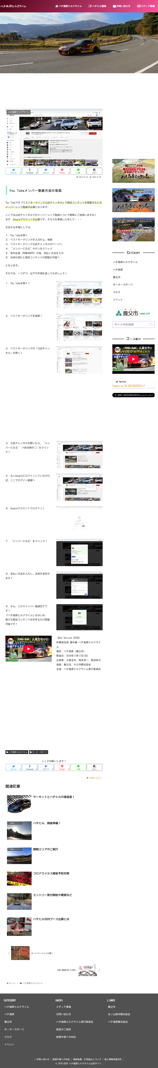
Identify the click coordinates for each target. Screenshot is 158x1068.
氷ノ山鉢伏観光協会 (119, 1014)
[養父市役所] (133, 312)
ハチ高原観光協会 (118, 1022)
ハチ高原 (118, 269)
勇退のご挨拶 (63, 1029)
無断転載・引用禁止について (87, 1059)
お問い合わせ (63, 1014)
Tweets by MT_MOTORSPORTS (127, 385)
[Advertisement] (54, 409)
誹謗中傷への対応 (66, 1037)
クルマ (116, 292)
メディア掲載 (63, 1007)
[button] (150, 324)
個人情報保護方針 (113, 1059)
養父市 (116, 277)
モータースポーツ (39, 752)
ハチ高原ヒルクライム (18, 752)
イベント (118, 300)
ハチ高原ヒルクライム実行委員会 (74, 1022)
